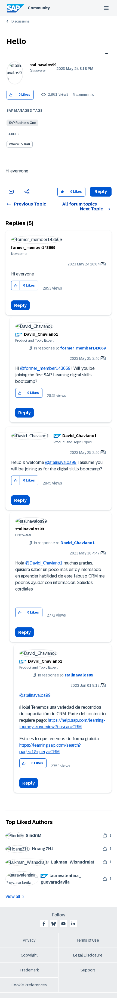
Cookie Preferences (29, 985)
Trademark (29, 970)
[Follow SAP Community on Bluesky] (53, 924)
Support (88, 970)
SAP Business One (22, 123)
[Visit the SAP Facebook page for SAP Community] (44, 924)
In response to (70, 348)
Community (39, 8)
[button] (11, 95)
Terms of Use (87, 940)
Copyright (29, 955)
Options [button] (105, 54)
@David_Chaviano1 (44, 563)
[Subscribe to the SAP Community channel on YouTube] (63, 924)
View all (12, 896)
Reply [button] (100, 191)
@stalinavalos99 (60, 462)
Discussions (20, 21)
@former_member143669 (45, 368)
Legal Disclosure (88, 955)
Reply (20, 305)
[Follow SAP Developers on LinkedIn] (73, 924)
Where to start (19, 144)
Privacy (29, 940)
